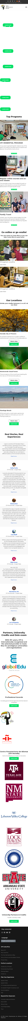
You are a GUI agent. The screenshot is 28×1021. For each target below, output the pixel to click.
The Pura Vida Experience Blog (8, 955)
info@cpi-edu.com (18, 2)
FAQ (2, 992)
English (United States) (8, 941)
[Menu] (26, 7)
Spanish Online (4, 983)
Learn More (14, 153)
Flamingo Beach (4, 971)
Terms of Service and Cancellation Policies (10, 957)
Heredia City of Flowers (6, 966)
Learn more (14, 344)
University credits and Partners (8, 999)
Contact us (3, 973)
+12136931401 (9, 2)
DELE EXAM (4, 1001)
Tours (2, 1009)
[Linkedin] (12, 1)
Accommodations (5, 990)
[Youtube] (10, 1)
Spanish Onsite (4, 980)
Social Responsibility (5, 1006)
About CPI (3, 950)
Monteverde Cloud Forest (7, 969)
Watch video (14, 341)
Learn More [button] (3, 264)
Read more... (14, 456)
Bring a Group (4, 1004)
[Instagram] (14, 1)
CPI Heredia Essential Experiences (9, 985)
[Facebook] (4, 932)
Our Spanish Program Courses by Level (10, 987)
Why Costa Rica (4, 952)
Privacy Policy (4, 959)
